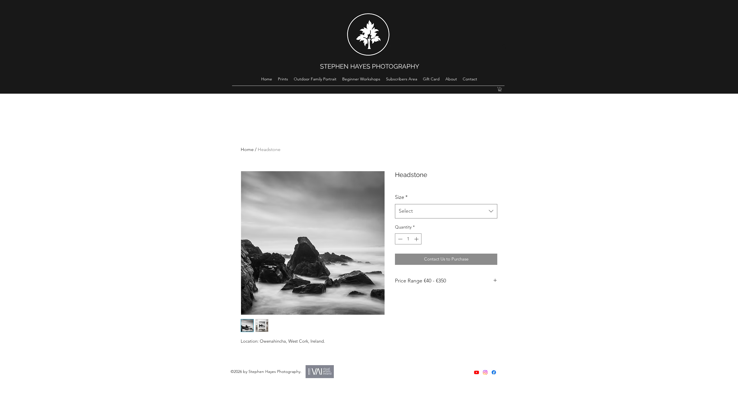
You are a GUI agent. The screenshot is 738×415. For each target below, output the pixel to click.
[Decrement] (400, 239)
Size (401, 197)
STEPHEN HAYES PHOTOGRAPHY (369, 66)
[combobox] (446, 211)
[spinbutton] (408, 239)
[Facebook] (494, 372)
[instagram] (485, 372)
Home (247, 149)
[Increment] (417, 239)
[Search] (504, 47)
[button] (499, 89)
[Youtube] (476, 372)
